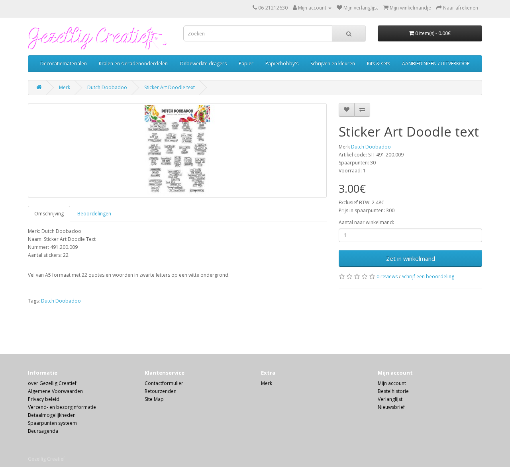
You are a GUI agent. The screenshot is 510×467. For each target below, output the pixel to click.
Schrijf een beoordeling (428, 276)
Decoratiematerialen (63, 63)
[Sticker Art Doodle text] (177, 150)
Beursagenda (43, 431)
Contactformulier (164, 383)
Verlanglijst (390, 399)
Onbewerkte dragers (203, 63)
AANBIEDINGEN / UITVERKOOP (436, 63)
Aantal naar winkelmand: (366, 222)
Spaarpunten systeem (52, 423)
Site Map (154, 399)
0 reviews (387, 276)
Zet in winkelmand (410, 258)
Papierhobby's (281, 63)
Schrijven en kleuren (332, 63)
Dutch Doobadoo (107, 87)
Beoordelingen (94, 213)
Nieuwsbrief (391, 407)
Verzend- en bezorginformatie (62, 407)
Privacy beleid (43, 399)
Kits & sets (378, 63)
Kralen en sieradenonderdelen (133, 63)
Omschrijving (49, 213)
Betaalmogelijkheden (52, 415)
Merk (64, 87)
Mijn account (392, 383)
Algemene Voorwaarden (55, 391)
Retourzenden (161, 391)
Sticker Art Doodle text (169, 87)
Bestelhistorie (393, 391)
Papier (246, 63)
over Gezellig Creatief (52, 383)
